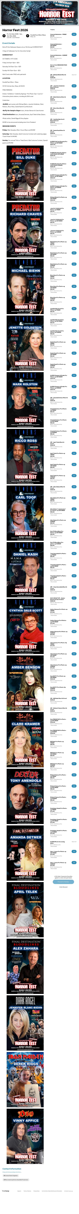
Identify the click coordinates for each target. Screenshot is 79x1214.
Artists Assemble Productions (16, 1179)
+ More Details (53, 39)
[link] (63, 882)
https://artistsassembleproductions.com (12, 1172)
